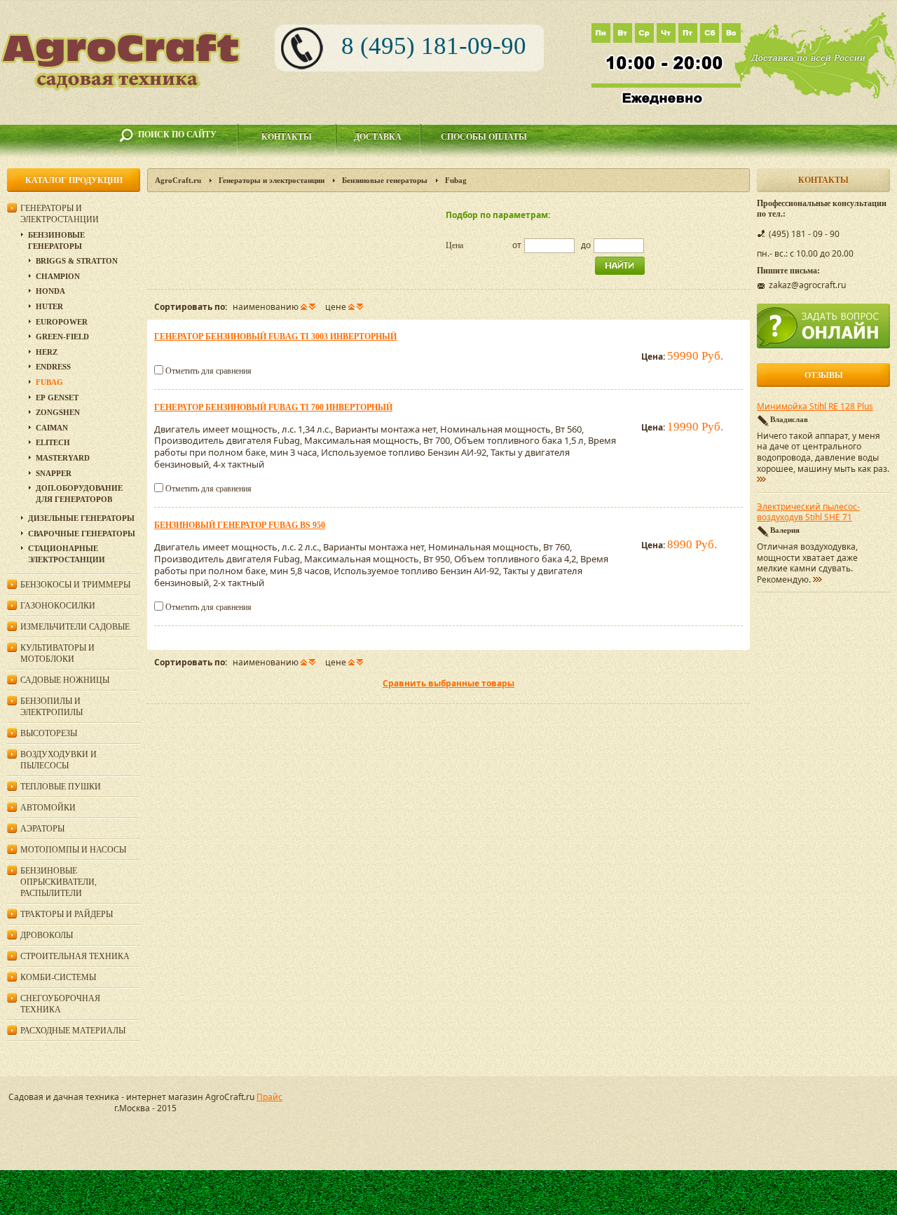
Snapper (53, 473)
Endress (53, 366)
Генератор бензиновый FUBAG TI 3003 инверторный (275, 336)
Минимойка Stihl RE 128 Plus (815, 406)
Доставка (378, 137)
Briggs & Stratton (77, 261)
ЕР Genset (57, 397)
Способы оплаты (484, 137)
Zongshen (58, 412)
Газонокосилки (57, 606)
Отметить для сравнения (208, 371)
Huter (49, 306)
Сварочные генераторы (81, 533)
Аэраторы (42, 829)
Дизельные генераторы (81, 518)
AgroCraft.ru (178, 180)
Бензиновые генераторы (384, 180)
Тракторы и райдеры (66, 914)
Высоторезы (48, 733)
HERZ (46, 352)
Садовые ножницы (64, 680)
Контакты (286, 137)
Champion (58, 276)
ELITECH (53, 442)
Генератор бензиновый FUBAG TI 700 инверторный (273, 407)
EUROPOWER (62, 322)
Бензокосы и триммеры (75, 585)
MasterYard (63, 458)
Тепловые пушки (60, 787)
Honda (50, 291)
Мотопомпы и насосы (73, 850)
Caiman (52, 427)
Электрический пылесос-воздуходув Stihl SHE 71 (808, 512)
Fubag (49, 382)
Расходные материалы (72, 1031)
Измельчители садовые (75, 627)
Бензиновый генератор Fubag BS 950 (239, 525)
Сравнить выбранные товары (448, 683)
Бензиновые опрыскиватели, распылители (58, 882)
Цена (454, 245)
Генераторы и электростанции (271, 180)
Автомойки (48, 808)
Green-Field (62, 336)
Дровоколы (46, 935)
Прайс (269, 1097)
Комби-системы (58, 977)
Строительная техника (75, 956)
